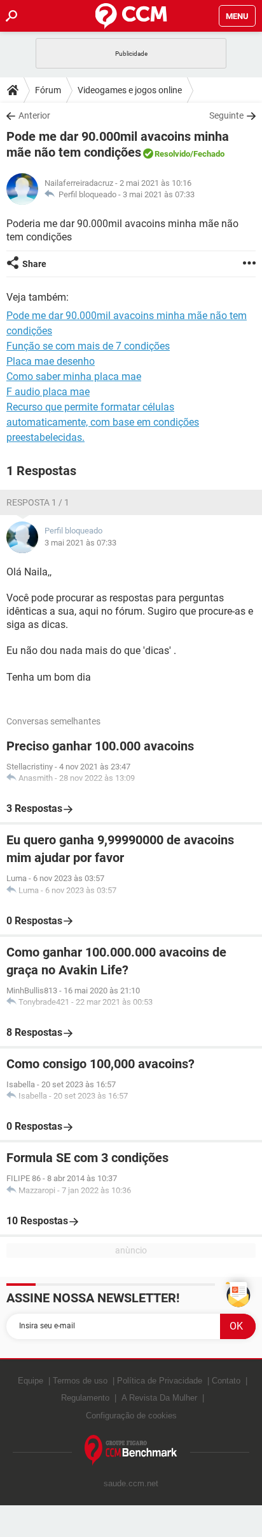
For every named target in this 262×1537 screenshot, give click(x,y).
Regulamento (85, 1398)
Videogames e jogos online (130, 90)
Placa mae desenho (50, 361)
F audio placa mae (48, 392)
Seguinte (226, 115)
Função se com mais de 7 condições (88, 346)
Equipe (30, 1380)
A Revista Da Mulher (159, 1398)
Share (34, 264)
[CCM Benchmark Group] (131, 1450)
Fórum (48, 90)
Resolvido (172, 154)
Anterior (34, 115)
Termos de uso (80, 1380)
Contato (226, 1380)
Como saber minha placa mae (73, 376)
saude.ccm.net (131, 1483)
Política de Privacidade (159, 1380)
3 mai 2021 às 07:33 (159, 194)
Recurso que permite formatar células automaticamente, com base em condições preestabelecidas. (102, 422)
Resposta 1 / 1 (37, 502)
